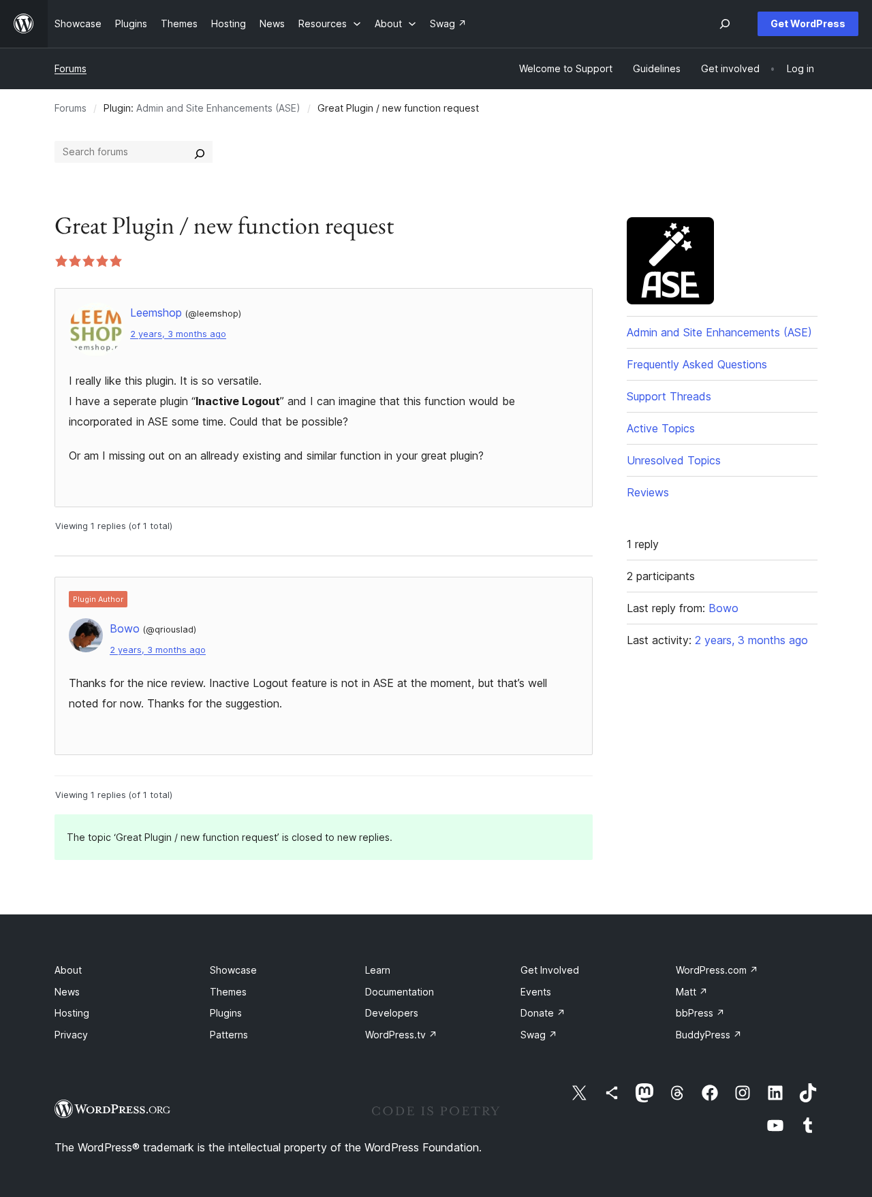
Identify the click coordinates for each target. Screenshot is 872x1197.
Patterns (229, 1034)
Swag (538, 1034)
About (68, 970)
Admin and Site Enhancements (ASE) (218, 108)
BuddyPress (709, 1034)
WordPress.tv (401, 1034)
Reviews (648, 492)
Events (535, 992)
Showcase (233, 970)
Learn (377, 970)
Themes (228, 992)
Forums (70, 68)
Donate (542, 1013)
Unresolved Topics (674, 460)
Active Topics (661, 428)
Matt (692, 992)
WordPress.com (717, 970)
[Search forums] (200, 152)
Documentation (399, 992)
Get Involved (549, 970)
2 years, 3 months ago (178, 334)
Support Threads (669, 396)
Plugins (226, 1013)
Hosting (71, 1013)
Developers (391, 1013)
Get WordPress (807, 23)
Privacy (71, 1034)
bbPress (700, 1013)
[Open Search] (725, 24)
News (67, 992)
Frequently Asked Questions (697, 364)
